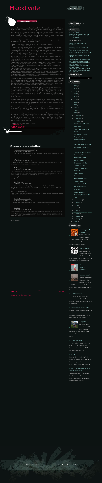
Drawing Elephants (79, 192)
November (79, 118)
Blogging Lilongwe (79, 137)
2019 (75, 88)
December (79, 115)
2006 (75, 110)
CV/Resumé (79, 33)
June (77, 208)
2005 (75, 113)
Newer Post (14, 291)
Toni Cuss (17, 208)
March (77, 213)
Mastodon (72, 33)
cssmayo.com (45, 464)
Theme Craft (72, 464)
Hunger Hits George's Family (19, 126)
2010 (75, 99)
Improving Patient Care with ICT (78, 48)
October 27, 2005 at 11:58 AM (22, 209)
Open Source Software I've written (79, 34)
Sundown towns (77, 340)
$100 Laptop (77, 189)
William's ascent (77, 294)
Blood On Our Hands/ (17, 124)
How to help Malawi (79, 176)
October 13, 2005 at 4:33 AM (22, 151)
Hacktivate (25, 7)
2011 (75, 96)
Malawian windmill (85, 275)
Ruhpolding (83, 321)
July (77, 205)
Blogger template (62, 464)
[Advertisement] (25, 275)
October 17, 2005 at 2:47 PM (22, 183)
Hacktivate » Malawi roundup (22, 199)
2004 (75, 221)
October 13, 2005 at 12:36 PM (23, 160)
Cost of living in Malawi (80, 134)
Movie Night (77, 126)
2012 (75, 94)
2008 (75, 105)
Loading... (72, 26)
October (78, 121)
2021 (75, 86)
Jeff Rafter (17, 182)
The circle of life (78, 181)
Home (39, 290)
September (79, 200)
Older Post (61, 291)
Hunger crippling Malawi (27, 21)
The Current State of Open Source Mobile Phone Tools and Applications (80, 51)
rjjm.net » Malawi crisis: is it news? (24, 150)
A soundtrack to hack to (81, 184)
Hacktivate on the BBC (80, 157)
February (78, 216)
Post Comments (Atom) (24, 295)
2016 (75, 91)
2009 (75, 102)
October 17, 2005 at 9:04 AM (22, 169)
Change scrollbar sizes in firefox (80, 308)
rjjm (15, 159)
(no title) (73, 354)
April (77, 210)
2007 (75, 107)
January (78, 219)
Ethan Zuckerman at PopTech (82, 144)
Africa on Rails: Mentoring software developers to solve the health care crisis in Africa (79, 70)
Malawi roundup (78, 173)
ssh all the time (84, 248)
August (78, 202)
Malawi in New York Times (81, 123)
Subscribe (74, 8)
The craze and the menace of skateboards (84, 267)
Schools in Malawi (79, 160)
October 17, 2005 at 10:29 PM (23, 200)
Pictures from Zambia (80, 186)
